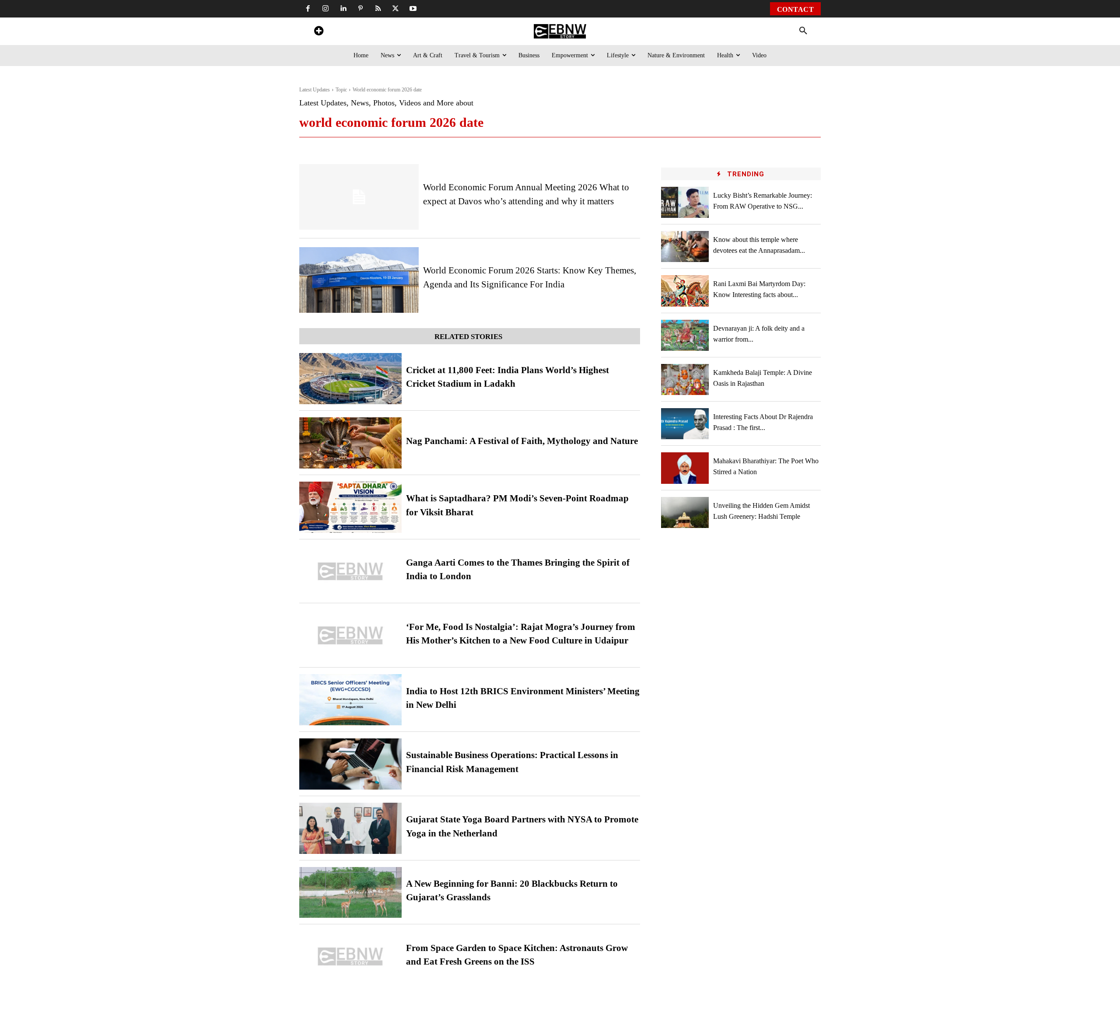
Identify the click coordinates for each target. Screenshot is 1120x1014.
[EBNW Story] (559, 31)
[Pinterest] (360, 8)
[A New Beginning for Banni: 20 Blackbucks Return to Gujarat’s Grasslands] (350, 892)
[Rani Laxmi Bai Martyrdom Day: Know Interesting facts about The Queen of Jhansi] (685, 290)
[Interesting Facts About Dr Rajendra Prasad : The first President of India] (685, 423)
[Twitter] (395, 8)
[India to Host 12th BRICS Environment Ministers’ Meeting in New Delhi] (350, 699)
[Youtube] (413, 8)
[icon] (318, 32)
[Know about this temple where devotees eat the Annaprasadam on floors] (685, 246)
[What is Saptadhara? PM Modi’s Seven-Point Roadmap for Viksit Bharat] (350, 507)
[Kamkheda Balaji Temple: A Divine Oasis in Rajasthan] (685, 379)
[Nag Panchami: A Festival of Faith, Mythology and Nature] (350, 443)
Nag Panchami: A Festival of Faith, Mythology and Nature (522, 441)
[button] (803, 31)
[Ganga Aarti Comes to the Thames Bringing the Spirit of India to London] (350, 571)
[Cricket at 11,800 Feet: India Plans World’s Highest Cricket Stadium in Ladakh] (350, 378)
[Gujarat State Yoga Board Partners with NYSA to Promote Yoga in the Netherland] (350, 828)
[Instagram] (325, 8)
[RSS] (378, 8)
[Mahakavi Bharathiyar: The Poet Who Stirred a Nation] (685, 467)
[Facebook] (308, 8)
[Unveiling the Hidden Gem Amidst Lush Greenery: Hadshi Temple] (685, 512)
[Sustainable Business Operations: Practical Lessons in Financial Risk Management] (350, 764)
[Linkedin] (343, 8)
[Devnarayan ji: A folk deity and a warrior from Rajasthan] (685, 335)
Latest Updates (314, 90)
